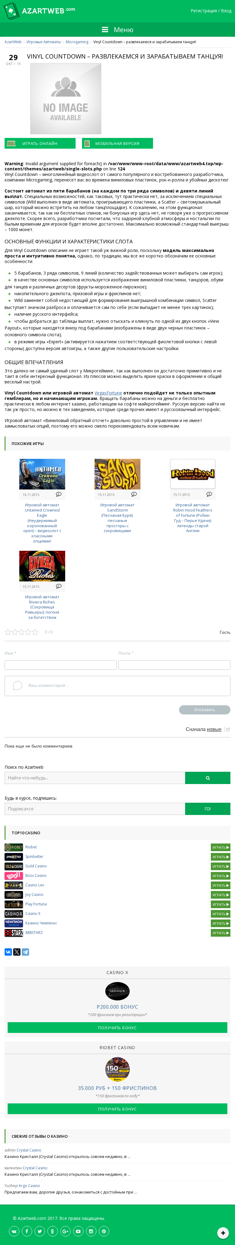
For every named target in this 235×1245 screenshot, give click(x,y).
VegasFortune (108, 393)
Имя (10, 653)
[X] (17, 952)
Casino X (32, 913)
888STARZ (34, 932)
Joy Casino (34, 894)
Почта (125, 653)
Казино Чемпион (41, 923)
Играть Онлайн (40, 143)
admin (10, 1150)
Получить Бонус (117, 1027)
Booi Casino (36, 875)
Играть (219, 847)
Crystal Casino (29, 1150)
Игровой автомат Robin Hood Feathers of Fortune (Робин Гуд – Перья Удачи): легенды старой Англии (192, 517)
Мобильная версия (117, 143)
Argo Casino (29, 1185)
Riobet (31, 847)
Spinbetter (34, 856)
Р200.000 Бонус (117, 1006)
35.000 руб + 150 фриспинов (117, 1088)
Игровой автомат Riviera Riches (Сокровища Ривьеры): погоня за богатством (42, 607)
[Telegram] (25, 952)
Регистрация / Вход (211, 10)
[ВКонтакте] (8, 952)
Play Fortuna (36, 904)
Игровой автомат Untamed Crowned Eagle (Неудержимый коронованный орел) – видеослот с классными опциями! (42, 523)
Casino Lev (34, 885)
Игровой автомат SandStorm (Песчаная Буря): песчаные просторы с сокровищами (117, 517)
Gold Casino (36, 866)
